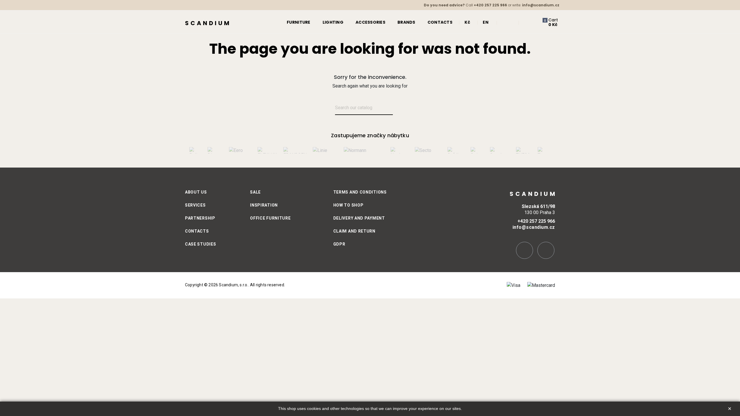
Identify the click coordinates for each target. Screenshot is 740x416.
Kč (467, 22)
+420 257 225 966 (490, 5)
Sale (255, 192)
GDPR (339, 244)
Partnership (200, 218)
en (486, 22)
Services (195, 205)
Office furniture (270, 218)
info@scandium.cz (540, 5)
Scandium (208, 23)
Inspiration (264, 205)
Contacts (197, 231)
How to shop (348, 205)
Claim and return (354, 231)
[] (399, 108)
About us (196, 192)
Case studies (200, 244)
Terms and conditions (360, 192)
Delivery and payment (359, 218)
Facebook (545, 250)
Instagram (524, 250)
